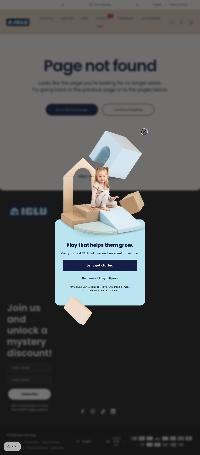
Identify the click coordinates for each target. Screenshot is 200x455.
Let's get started (100, 265)
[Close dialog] (144, 132)
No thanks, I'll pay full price (100, 278)
